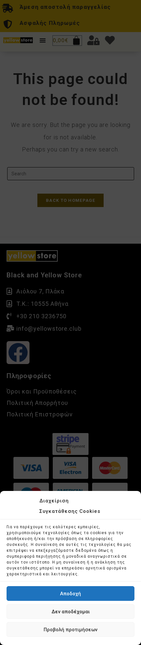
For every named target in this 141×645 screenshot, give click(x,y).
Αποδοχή (70, 594)
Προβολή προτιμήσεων (70, 630)
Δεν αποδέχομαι (70, 612)
